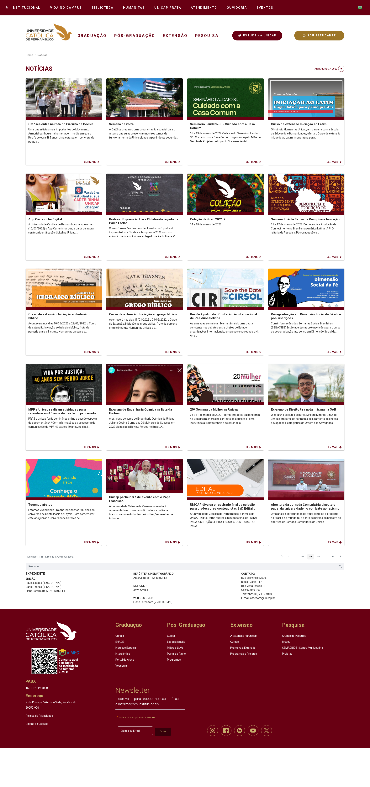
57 (303, 557)
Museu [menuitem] (286, 641)
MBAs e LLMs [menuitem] (175, 647)
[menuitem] (25, 7)
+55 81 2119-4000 (37, 688)
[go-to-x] (49, 31)
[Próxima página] (341, 557)
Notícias (42, 55)
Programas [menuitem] (174, 659)
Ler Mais (90, 161)
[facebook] (226, 730)
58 (311, 557)
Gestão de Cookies (37, 723)
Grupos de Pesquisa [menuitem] (294, 635)
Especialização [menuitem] (176, 641)
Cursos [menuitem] (119, 635)
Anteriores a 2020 (325, 68)
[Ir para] (51, 631)
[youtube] (253, 730)
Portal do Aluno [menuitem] (124, 659)
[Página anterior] (282, 557)
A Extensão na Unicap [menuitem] (243, 635)
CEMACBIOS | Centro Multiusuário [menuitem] (302, 647)
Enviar (163, 731)
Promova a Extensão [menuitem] (243, 647)
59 (319, 557)
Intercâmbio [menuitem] (122, 653)
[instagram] (212, 730)
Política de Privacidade (39, 715)
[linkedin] (239, 730)
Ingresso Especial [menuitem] (125, 647)
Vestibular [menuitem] (121, 665)
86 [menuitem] (334, 557)
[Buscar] (340, 566)
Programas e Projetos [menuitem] (243, 653)
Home (29, 55)
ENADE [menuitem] (119, 641)
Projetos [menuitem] (287, 653)
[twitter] (266, 730)
